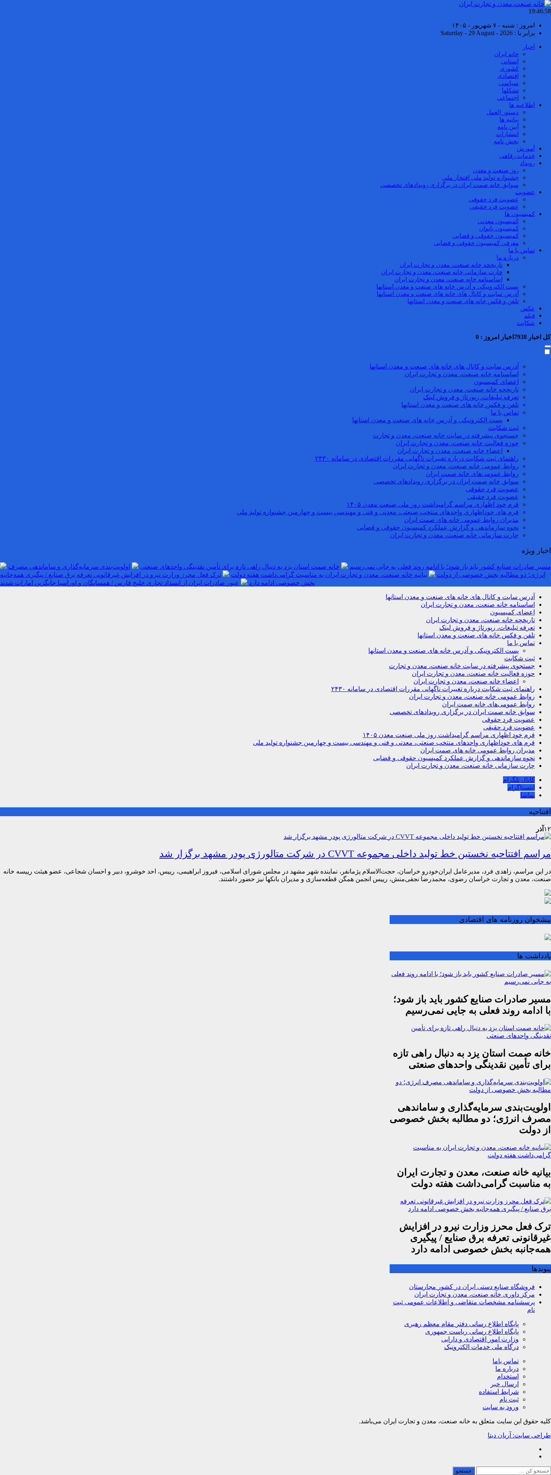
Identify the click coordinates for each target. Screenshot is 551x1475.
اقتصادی (508, 76)
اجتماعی (508, 97)
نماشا (527, 795)
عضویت (525, 192)
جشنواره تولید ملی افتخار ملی (480, 177)
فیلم (529, 315)
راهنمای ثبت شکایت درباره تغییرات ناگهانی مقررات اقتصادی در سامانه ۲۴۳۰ (417, 458)
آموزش (526, 148)
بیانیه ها (509, 119)
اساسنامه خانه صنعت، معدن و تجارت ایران (448, 279)
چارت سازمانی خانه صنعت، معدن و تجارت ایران (442, 272)
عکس (527, 308)
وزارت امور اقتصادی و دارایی (480, 1339)
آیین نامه (508, 127)
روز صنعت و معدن (496, 170)
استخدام (508, 1376)
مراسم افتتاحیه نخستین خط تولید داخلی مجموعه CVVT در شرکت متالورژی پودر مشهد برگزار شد (355, 854)
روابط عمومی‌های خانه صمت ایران (472, 473)
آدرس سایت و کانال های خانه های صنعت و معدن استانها (448, 294)
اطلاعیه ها (522, 105)
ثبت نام (509, 1399)
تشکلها (510, 90)
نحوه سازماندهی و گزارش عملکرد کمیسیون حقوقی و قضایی (438, 527)
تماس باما (506, 1361)
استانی (510, 61)
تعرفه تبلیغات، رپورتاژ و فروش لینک (471, 397)
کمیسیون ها (520, 214)
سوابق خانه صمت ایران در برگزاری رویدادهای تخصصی (449, 185)
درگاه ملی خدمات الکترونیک (481, 1346)
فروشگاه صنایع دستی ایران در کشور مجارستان (472, 1286)
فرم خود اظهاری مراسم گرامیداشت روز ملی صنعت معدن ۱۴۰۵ (432, 504)
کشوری (509, 68)
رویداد (527, 163)
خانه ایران (506, 54)
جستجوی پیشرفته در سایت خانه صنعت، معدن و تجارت (446, 435)
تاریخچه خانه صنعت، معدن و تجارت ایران (451, 265)
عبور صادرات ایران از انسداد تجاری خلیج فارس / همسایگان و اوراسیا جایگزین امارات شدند (119, 582)
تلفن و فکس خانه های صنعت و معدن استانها (463, 301)
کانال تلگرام (519, 779)
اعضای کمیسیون (496, 381)
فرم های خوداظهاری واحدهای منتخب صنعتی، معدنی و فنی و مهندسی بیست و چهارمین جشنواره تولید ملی (378, 512)
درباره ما (508, 257)
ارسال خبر (504, 1384)
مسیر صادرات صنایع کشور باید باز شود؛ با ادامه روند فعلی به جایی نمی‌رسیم (450, 566)
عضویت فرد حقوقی (494, 199)
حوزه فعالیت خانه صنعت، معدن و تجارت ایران (457, 443)
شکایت (526, 323)
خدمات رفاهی (517, 156)
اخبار (529, 47)
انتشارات (507, 134)
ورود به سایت (500, 1407)
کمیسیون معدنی (498, 221)
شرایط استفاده (499, 1391)
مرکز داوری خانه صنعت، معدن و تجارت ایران (474, 1294)
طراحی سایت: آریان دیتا (519, 1435)
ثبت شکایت (503, 427)
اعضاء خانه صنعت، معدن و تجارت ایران (450, 450)
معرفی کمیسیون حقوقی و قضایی (476, 243)
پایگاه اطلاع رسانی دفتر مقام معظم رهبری (461, 1323)
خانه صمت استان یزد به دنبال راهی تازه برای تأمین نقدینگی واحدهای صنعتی (240, 566)
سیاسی (509, 83)
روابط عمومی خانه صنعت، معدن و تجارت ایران (456, 466)
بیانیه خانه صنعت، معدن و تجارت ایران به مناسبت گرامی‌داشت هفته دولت (329, 574)
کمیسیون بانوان (499, 228)
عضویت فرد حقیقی (494, 206)
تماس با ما (521, 250)
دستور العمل (502, 112)
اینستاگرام (521, 787)
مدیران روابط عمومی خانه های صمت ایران (461, 519)
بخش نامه (506, 141)
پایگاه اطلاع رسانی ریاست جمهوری (472, 1331)
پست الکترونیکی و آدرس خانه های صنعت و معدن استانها (447, 286)
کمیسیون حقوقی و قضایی (486, 236)
